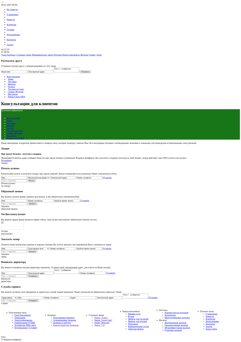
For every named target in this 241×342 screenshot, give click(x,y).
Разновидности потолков (176, 312)
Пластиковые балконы (63, 317)
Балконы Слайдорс (62, 322)
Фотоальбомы (13, 34)
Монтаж (12, 84)
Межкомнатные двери (42, 55)
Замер (10, 79)
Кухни (131, 316)
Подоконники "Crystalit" (26, 328)
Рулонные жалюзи (173, 330)
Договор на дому (16, 89)
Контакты (11, 39)
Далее (99, 55)
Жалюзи (84, 55)
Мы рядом (13, 94)
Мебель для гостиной (138, 319)
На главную (12, 9)
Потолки (58, 55)
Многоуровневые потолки (177, 317)
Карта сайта (211, 329)
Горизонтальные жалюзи (176, 325)
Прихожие (133, 324)
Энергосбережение (23, 320)
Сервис (92, 55)
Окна (4, 55)
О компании (12, 14)
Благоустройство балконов (66, 325)
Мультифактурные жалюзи (177, 328)
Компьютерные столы (138, 326)
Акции (10, 45)
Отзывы (10, 29)
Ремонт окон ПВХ (16, 97)
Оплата (11, 87)
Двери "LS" (99, 325)
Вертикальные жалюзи (175, 322)
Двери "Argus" (101, 317)
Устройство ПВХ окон (25, 325)
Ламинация (19, 317)
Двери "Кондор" (102, 322)
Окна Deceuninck (22, 315)
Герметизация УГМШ (24, 322)
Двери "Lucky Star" (103, 320)
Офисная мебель (136, 329)
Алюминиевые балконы (64, 320)
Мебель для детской (137, 321)
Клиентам (11, 24)
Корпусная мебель (71, 55)
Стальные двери (23, 55)
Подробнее (6, 160)
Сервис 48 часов (15, 92)
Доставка (12, 81)
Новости (11, 19)
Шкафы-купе (134, 314)
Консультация (13, 76)
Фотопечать (170, 315)
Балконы (11, 55)
